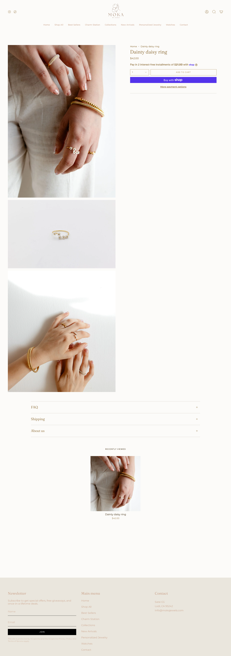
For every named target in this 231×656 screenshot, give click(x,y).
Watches (86, 643)
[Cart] (221, 11)
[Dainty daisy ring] (116, 483)
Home (133, 46)
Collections (88, 625)
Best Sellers (88, 612)
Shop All (86, 606)
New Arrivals (89, 631)
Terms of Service (15, 641)
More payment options (173, 86)
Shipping (38, 419)
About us (38, 431)
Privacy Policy (65, 639)
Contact (86, 649)
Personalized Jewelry (94, 637)
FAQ (34, 407)
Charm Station (90, 619)
